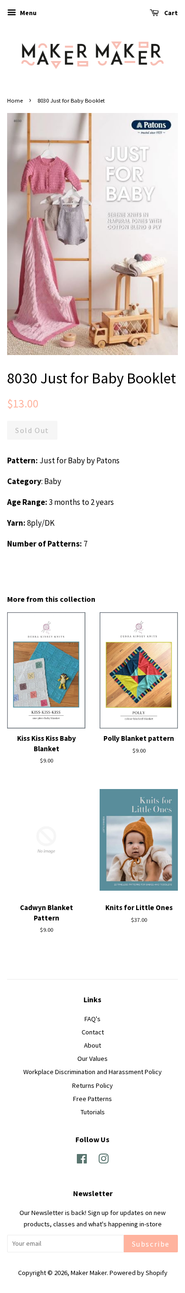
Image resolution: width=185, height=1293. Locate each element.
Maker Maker (89, 1272)
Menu (27, 13)
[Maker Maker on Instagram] (103, 1160)
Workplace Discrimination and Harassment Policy (92, 1071)
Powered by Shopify (138, 1272)
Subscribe (151, 1244)
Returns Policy (92, 1085)
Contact (93, 1032)
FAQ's (92, 1019)
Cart (170, 13)
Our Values (92, 1058)
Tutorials (93, 1112)
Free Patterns (92, 1098)
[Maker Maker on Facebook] (81, 1160)
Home (15, 100)
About (92, 1045)
